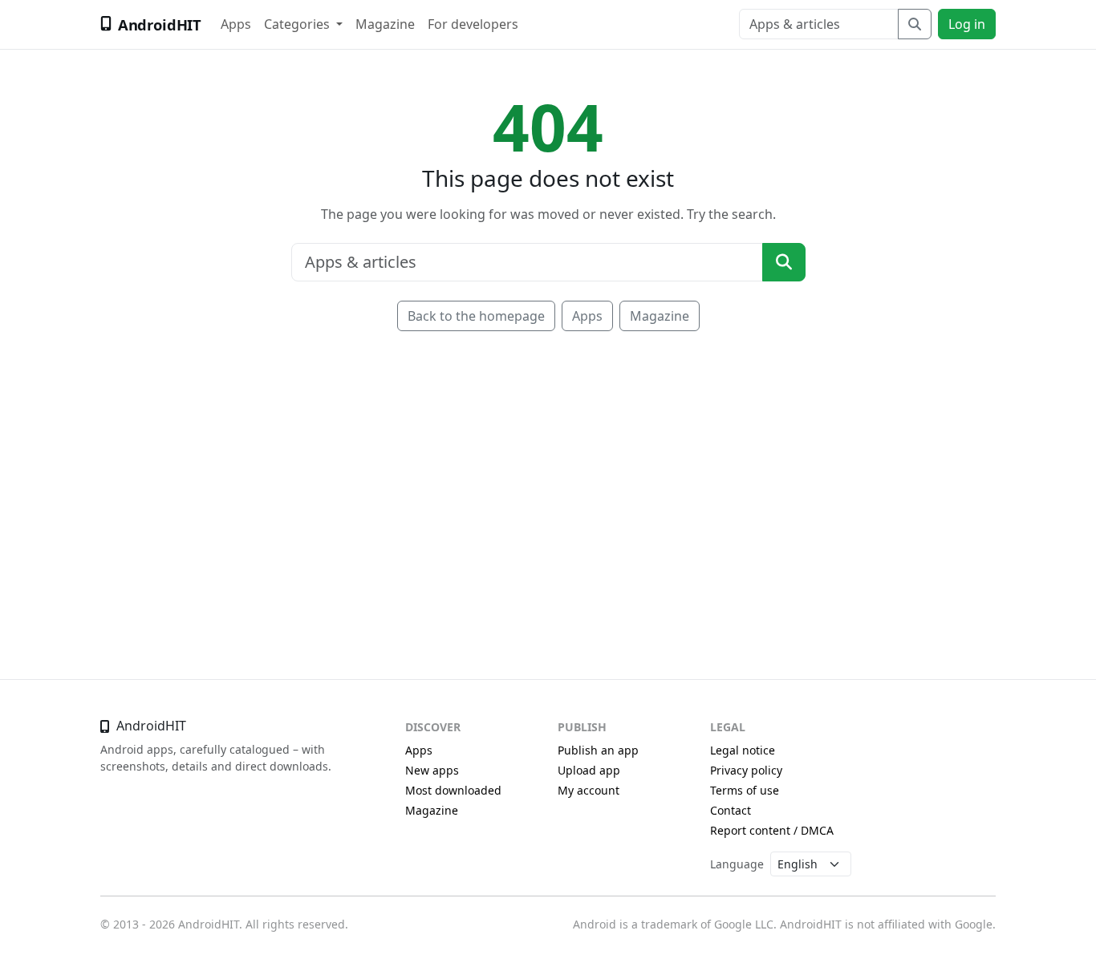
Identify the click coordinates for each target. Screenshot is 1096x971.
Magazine (385, 24)
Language (737, 864)
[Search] (915, 24)
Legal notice (742, 750)
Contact (730, 810)
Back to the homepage (476, 316)
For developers (473, 24)
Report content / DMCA (772, 830)
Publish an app (598, 750)
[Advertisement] (548, 482)
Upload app (589, 770)
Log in (966, 24)
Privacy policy (746, 770)
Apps (236, 24)
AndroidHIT (159, 24)
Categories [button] (298, 24)
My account (588, 790)
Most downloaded (453, 790)
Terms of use (744, 790)
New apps (432, 770)
